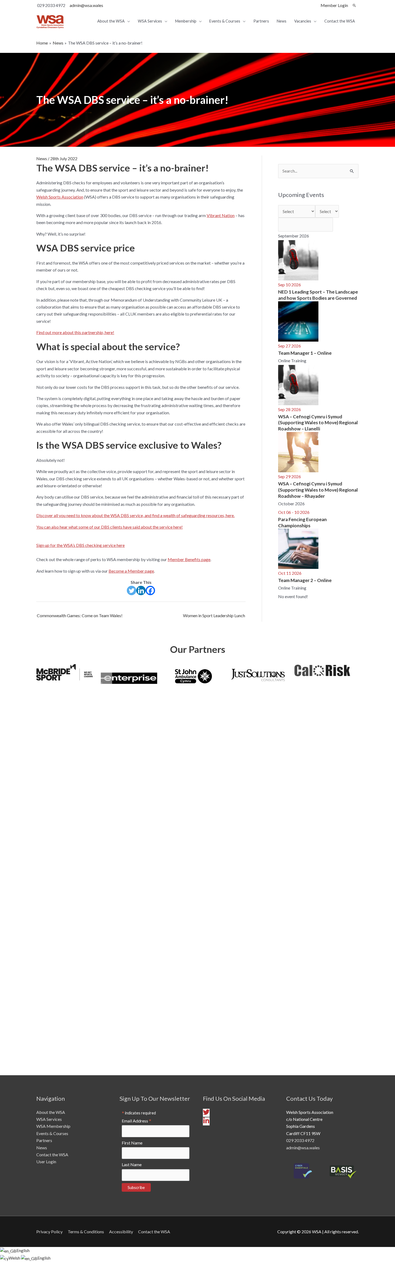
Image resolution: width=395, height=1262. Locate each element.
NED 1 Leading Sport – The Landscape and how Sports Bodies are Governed (318, 295)
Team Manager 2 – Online (305, 580)
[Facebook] (150, 590)
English (23, 1250)
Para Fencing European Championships (302, 522)
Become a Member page (131, 570)
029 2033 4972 (300, 1140)
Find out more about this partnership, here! (75, 332)
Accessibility (121, 1231)
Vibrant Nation (221, 215)
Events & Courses (52, 1133)
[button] (141, 545)
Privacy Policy (49, 1231)
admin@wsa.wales (86, 5)
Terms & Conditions (86, 1231)
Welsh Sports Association (59, 196)
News (41, 158)
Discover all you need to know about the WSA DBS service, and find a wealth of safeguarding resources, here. (135, 515)
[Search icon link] (354, 5)
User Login (46, 1161)
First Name (132, 1142)
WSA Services (49, 1119)
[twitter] (207, 1113)
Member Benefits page (189, 559)
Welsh (15, 1257)
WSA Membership (53, 1126)
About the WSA (50, 1112)
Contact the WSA (52, 1154)
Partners (44, 1140)
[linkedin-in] (206, 1122)
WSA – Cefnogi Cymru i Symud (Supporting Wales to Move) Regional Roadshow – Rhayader (318, 490)
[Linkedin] (141, 590)
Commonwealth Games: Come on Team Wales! (80, 615)
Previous (28, 865)
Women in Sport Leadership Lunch (214, 615)
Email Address (136, 1120)
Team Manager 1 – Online (305, 353)
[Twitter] (131, 590)
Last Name (132, 1164)
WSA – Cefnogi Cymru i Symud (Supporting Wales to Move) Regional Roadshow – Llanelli (318, 423)
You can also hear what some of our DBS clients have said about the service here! (109, 526)
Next (366, 865)
